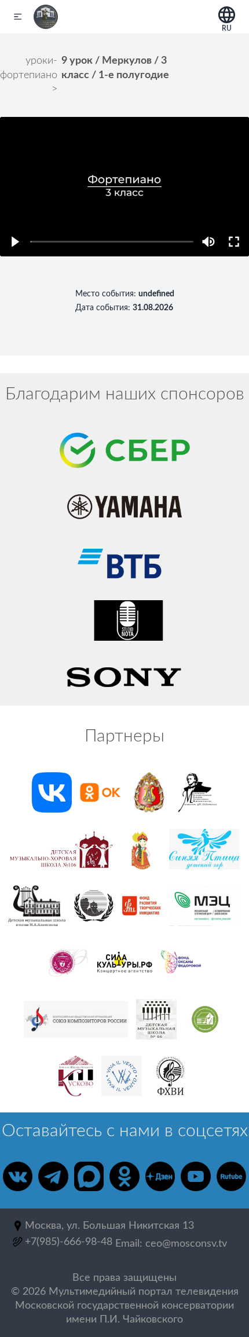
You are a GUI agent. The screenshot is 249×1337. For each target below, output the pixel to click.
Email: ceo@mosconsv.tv (171, 1244)
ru (227, 26)
